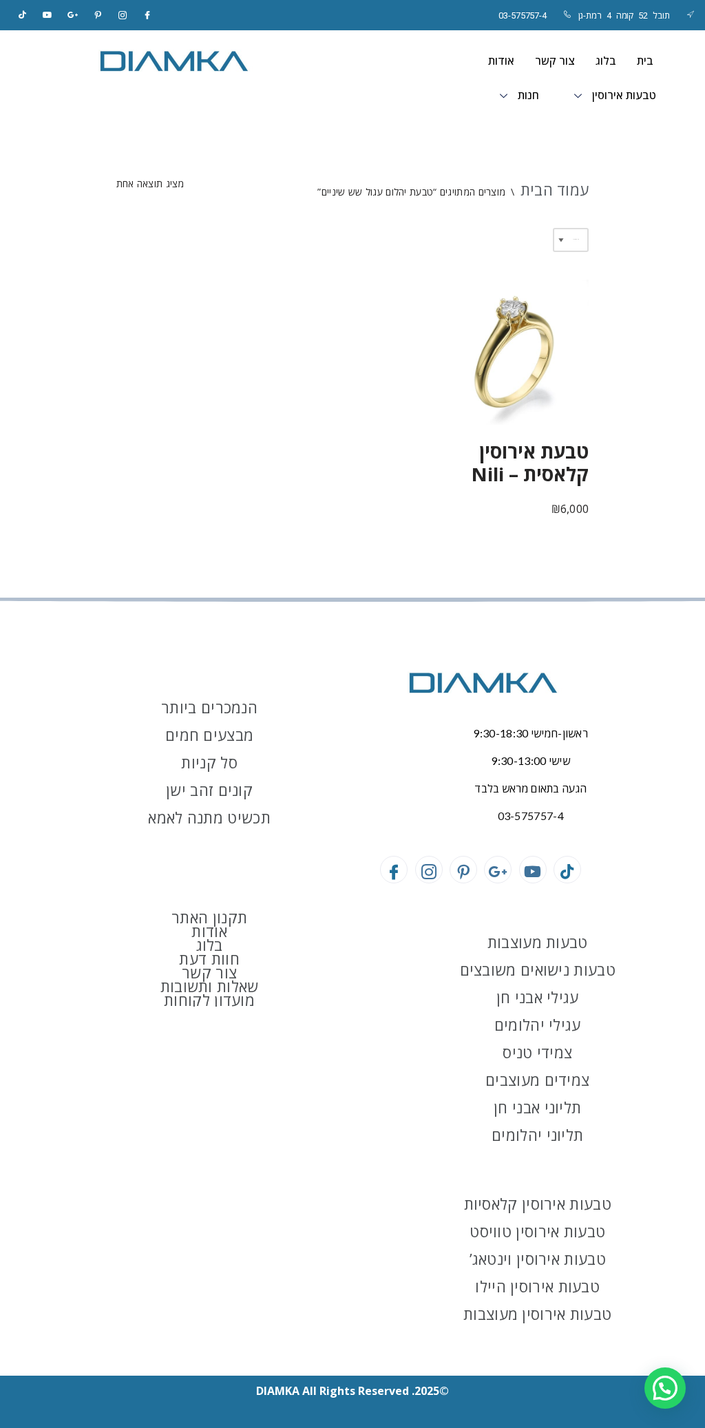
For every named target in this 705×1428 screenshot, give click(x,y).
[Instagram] (122, 15)
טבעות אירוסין (624, 95)
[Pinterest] (97, 15)
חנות (528, 95)
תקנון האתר (209, 917)
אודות (501, 60)
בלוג (606, 60)
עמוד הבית (554, 189)
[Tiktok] (22, 15)
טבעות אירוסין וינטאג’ (538, 1258)
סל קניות (209, 762)
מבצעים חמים (209, 734)
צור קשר (555, 60)
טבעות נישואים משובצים (537, 969)
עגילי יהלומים (537, 1024)
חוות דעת (209, 958)
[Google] (73, 15)
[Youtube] (533, 869)
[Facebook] (148, 15)
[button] (665, 1388)
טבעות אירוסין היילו (537, 1286)
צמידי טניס (537, 1052)
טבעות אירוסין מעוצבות (537, 1313)
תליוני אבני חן (537, 1107)
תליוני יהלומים (537, 1134)
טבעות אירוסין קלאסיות (537, 1203)
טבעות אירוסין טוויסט (537, 1231)
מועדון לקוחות (209, 1000)
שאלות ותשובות (209, 986)
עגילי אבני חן (537, 997)
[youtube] (47, 15)
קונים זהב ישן (209, 789)
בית (645, 60)
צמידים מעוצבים (537, 1079)
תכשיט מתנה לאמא (209, 817)
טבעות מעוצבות (537, 942)
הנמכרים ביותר (209, 707)
